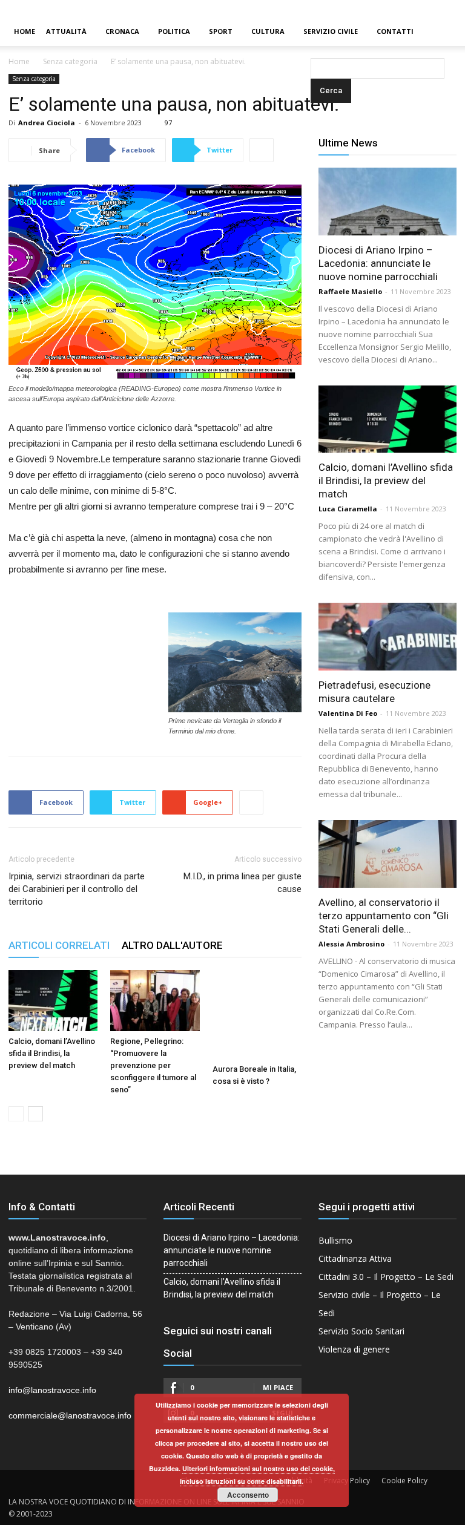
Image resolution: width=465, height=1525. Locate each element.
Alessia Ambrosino (351, 943)
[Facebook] (415, 8)
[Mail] (435, 8)
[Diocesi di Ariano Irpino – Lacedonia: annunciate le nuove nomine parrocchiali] (387, 201)
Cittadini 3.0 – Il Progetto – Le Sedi (385, 1276)
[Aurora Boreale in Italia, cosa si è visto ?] (257, 1014)
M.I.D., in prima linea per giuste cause (242, 882)
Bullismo (335, 1240)
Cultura (268, 31)
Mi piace (278, 1387)
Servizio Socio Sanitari (361, 1331)
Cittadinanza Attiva (355, 1258)
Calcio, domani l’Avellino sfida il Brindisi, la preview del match (51, 1053)
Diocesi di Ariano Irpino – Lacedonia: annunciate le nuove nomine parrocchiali (378, 263)
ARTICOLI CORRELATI (59, 945)
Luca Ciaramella (347, 508)
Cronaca (122, 31)
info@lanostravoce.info (52, 1390)
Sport (220, 31)
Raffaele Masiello (350, 291)
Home (24, 31)
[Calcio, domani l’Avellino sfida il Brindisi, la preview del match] (52, 1000)
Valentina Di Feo (347, 713)
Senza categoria (70, 61)
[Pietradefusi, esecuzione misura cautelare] (387, 637)
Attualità (66, 31)
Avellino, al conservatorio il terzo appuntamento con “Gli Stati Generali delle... (383, 915)
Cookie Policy (404, 1480)
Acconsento (248, 1494)
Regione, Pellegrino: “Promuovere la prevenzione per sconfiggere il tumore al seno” (153, 1065)
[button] (313, 32)
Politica (174, 31)
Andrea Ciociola (46, 122)
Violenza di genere (354, 1349)
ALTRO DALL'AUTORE (172, 945)
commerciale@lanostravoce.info (69, 1415)
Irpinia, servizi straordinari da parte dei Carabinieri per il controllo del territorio (76, 889)
